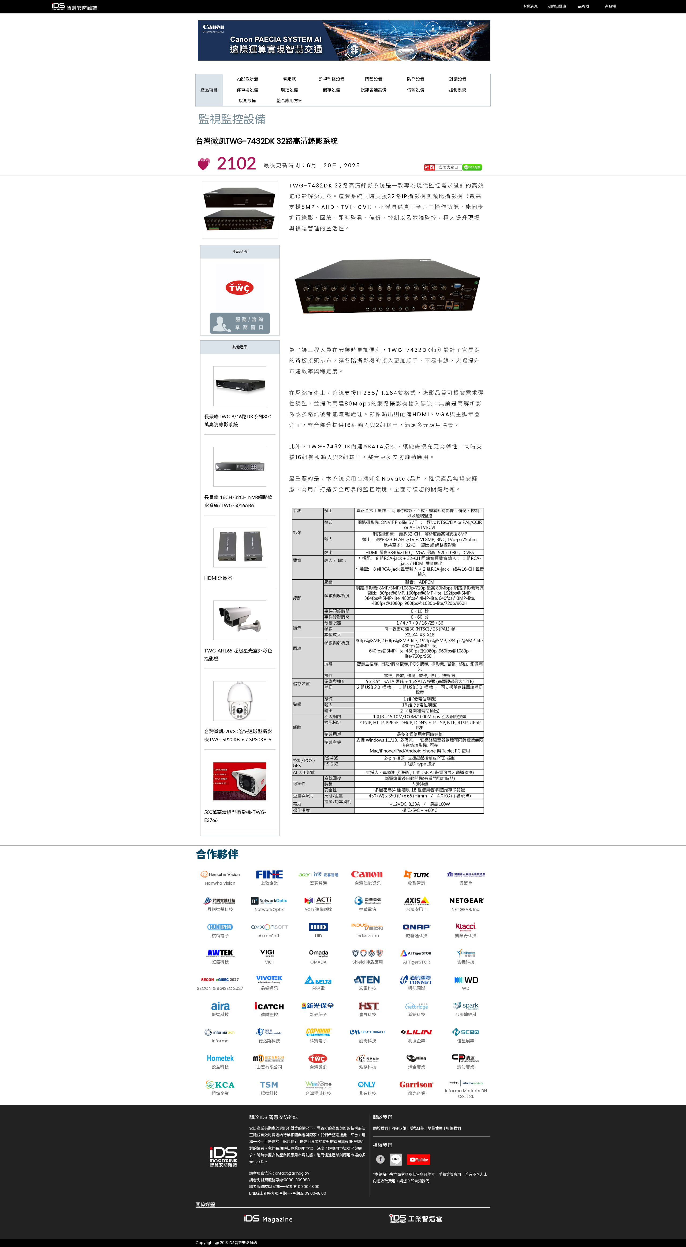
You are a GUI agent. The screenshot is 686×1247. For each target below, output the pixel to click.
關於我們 (380, 1128)
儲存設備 (331, 90)
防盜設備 (415, 79)
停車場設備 (247, 90)
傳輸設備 (415, 90)
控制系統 (457, 90)
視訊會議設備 (373, 90)
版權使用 (435, 1128)
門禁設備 (373, 79)
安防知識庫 (556, 7)
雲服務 (289, 79)
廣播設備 (289, 90)
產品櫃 (610, 7)
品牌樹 (583, 7)
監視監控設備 (331, 79)
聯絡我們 (453, 1128)
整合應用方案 (289, 101)
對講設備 (457, 79)
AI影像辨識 (247, 79)
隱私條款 (416, 1128)
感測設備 (247, 101)
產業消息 (530, 7)
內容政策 (398, 1128)
